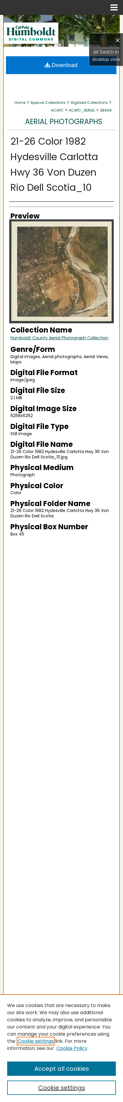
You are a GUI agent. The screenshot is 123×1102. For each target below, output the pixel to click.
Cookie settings (36, 1041)
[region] (61, 1048)
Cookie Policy (71, 1048)
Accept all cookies (61, 1068)
